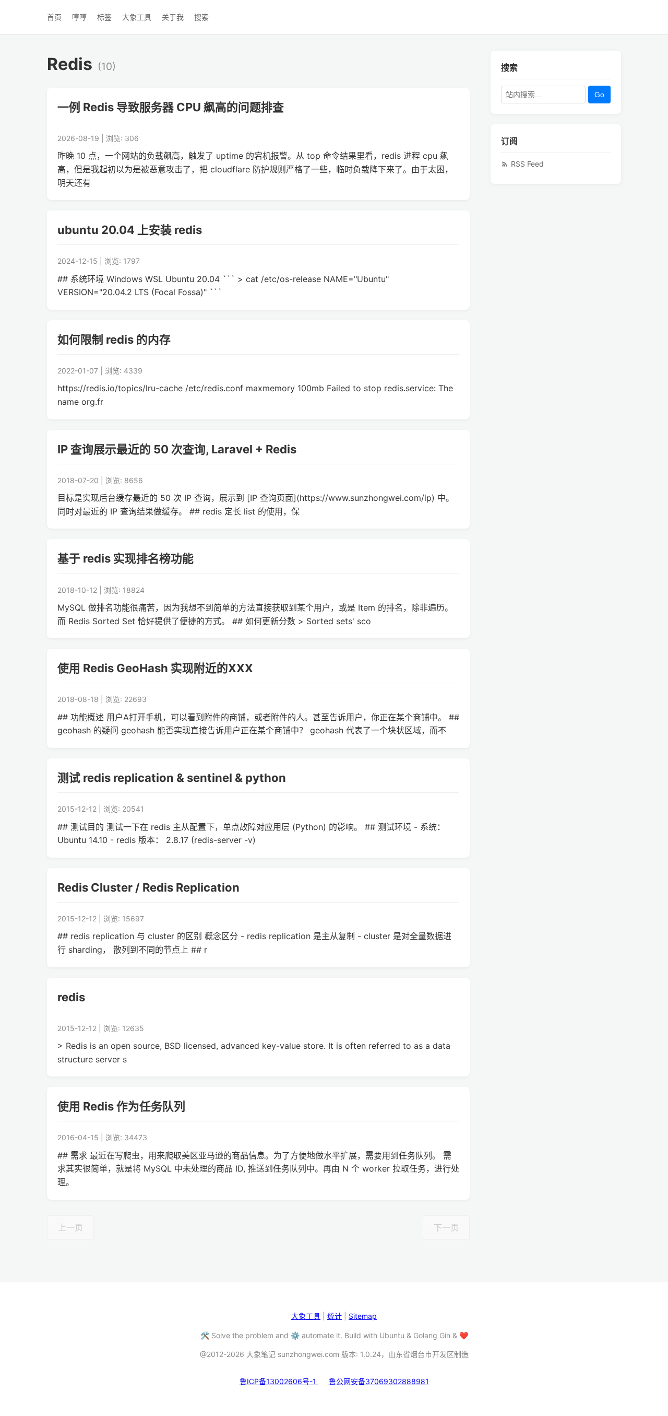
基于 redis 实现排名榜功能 (125, 558)
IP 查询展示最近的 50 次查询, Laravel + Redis (176, 449)
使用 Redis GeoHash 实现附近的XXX (155, 668)
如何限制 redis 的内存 (114, 339)
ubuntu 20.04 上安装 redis (129, 230)
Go (599, 94)
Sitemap (363, 1316)
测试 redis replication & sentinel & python (171, 778)
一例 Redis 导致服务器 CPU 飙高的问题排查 (170, 107)
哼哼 (79, 17)
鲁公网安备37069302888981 (379, 1381)
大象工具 (136, 17)
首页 (54, 17)
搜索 (201, 17)
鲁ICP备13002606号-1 (279, 1381)
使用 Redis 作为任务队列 (121, 1106)
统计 (334, 1316)
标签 (104, 17)
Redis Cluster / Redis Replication (148, 887)
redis (71, 997)
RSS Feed (527, 163)
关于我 (173, 17)
